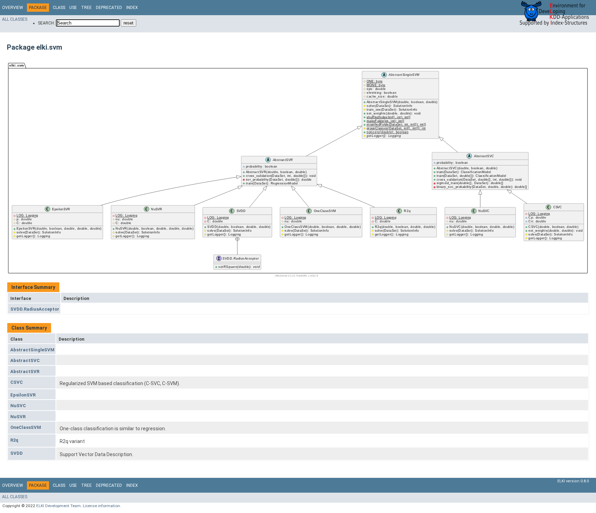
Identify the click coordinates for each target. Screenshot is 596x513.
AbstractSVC (25, 360)
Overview (12, 7)
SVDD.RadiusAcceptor (34, 309)
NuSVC (18, 405)
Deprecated (109, 7)
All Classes (14, 19)
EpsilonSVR (23, 395)
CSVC (16, 382)
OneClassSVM (25, 427)
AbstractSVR (24, 371)
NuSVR (18, 416)
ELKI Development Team (58, 505)
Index (132, 7)
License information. (102, 505)
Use (73, 7)
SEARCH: (46, 23)
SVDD (16, 453)
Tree (86, 7)
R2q (14, 440)
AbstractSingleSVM (32, 349)
